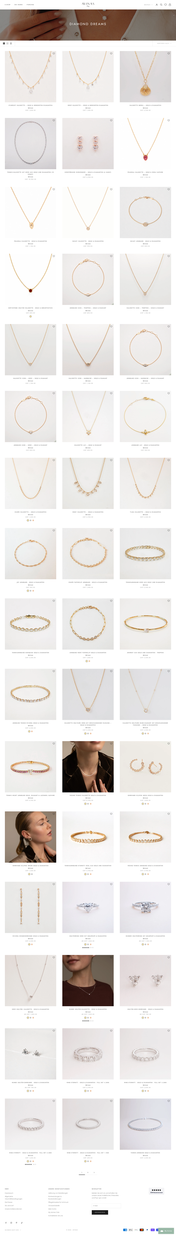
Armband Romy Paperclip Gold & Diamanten (88, 653)
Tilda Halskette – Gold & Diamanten (145, 512)
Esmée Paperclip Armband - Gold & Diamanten (88, 582)
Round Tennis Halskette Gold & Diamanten (88, 795)
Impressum (9, 1193)
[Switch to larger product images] (4, 43)
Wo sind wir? (9, 1206)
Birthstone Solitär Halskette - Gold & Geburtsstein (31, 308)
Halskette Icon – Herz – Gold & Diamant (30, 378)
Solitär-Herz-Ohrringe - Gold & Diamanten (145, 1009)
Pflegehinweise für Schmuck (58, 1202)
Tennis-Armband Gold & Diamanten (145, 1153)
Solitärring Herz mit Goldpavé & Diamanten (88, 936)
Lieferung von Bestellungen (58, 1193)
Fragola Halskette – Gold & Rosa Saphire (145, 172)
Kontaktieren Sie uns (55, 1216)
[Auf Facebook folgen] (6, 1223)
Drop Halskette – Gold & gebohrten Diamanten (88, 105)
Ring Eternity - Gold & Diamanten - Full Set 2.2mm (30, 1153)
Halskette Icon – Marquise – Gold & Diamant (88, 378)
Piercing (30, 5)
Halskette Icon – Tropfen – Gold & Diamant (145, 308)
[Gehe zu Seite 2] (94, 1172)
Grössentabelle (54, 1206)
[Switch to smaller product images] (7, 43)
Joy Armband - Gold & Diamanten (30, 582)
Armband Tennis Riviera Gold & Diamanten (30, 723)
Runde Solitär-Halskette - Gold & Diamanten (88, 1009)
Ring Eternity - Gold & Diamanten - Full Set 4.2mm (88, 1082)
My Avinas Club (53, 1212)
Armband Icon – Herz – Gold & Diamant (30, 445)
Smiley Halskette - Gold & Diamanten (88, 241)
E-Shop (7, 5)
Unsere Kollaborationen (13, 1209)
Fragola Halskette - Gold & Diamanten (30, 241)
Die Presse (8, 1202)
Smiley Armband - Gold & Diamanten (145, 241)
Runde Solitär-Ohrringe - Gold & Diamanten (30, 1082)
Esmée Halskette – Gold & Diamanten (30, 512)
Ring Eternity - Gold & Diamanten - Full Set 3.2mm (145, 1082)
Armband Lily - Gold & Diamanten (145, 445)
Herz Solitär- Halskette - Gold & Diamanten (30, 1009)
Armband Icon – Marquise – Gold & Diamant (145, 378)
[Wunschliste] (165, 5)
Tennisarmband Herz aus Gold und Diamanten (145, 582)
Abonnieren (100, 1212)
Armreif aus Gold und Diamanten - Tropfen (145, 653)
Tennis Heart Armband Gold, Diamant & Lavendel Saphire (30, 795)
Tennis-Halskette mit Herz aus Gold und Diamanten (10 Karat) (30, 173)
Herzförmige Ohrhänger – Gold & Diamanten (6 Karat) (88, 172)
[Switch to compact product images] (11, 43)
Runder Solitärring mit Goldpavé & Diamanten (145, 936)
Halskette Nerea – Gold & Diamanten (145, 105)
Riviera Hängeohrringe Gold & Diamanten (30, 936)
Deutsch (147, 5)
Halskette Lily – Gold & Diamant (88, 445)
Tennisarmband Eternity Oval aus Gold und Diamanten (88, 866)
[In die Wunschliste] (53, 53)
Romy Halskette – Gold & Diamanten (88, 512)
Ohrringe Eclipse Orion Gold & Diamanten (30, 866)
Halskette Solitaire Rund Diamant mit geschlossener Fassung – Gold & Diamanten (145, 724)
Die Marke (19, 5)
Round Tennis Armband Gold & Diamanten (145, 866)
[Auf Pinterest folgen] (16, 1223)
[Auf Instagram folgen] (11, 1223)
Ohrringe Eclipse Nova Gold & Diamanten (145, 795)
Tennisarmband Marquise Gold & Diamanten (30, 653)
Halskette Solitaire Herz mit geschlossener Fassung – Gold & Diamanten (87, 724)
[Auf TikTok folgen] (22, 1223)
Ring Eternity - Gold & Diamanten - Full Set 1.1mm (88, 1153)
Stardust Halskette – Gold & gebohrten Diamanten (30, 105)
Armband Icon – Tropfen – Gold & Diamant (88, 308)
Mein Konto (52, 1209)
